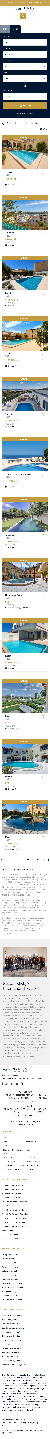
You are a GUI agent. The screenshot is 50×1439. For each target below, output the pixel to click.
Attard (8, 353)
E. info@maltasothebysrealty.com (24, 1121)
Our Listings (21, 1420)
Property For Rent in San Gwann (14, 1202)
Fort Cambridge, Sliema (11, 1324)
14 (38, 859)
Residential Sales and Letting (14, 1423)
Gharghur (10, 534)
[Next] (44, 156)
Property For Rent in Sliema (12, 1185)
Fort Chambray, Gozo (11, 1360)
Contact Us (30, 1169)
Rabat (8, 655)
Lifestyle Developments (35, 1161)
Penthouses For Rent (10, 1238)
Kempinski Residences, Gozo (14, 1365)
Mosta (8, 837)
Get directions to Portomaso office (25, 1101)
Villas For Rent (7, 1230)
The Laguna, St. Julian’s (11, 1336)
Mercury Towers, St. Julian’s (13, 1340)
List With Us (23, 1078)
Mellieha (9, 776)
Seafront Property (9, 1291)
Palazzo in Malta (8, 1259)
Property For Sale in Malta (12, 1300)
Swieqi (8, 414)
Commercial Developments (13, 1165)
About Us (29, 1137)
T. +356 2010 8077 (42, 1096)
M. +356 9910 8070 (24, 1124)
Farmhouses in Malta (10, 1279)
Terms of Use (7, 1426)
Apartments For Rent (10, 1234)
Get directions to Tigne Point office (25, 1115)
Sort (42, 129)
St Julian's (10, 172)
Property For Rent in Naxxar (12, 1206)
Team (5, 1142)
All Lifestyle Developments (13, 1315)
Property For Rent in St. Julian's (14, 1189)
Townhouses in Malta (10, 1263)
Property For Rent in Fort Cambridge (15, 1226)
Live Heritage (8, 1157)
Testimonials (31, 1142)
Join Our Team (8, 1146)
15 (44, 859)
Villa (7, 175)
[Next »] (48, 859)
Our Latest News (9, 1078)
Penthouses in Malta (10, 1267)
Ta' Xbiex (9, 232)
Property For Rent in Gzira (12, 1193)
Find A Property (8, 1420)
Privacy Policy (32, 1423)
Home (5, 1137)
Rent (15, 28)
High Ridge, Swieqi (14, 595)
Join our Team (36, 1078)
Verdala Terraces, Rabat (12, 1348)
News (28, 1150)
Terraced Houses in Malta (12, 1283)
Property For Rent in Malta (12, 1295)
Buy (5, 28)
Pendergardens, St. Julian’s (13, 1344)
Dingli (8, 293)
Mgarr (8, 716)
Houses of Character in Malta (13, 1287)
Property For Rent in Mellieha (13, 1210)
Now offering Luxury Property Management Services (25, 3)
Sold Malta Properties (11, 1169)
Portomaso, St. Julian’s (11, 1332)
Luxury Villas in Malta (10, 1254)
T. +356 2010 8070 (40, 1111)
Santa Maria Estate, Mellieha (19, 474)
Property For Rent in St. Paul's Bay (15, 1214)
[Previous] (5, 156)
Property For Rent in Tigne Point (14, 1222)
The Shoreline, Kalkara (11, 1356)
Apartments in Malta (10, 1275)
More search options (25, 113)
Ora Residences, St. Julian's (13, 1328)
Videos (28, 1146)
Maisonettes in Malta (10, 1271)
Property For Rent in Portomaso (14, 1218)
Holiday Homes (9, 1161)
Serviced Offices (32, 1165)
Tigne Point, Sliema (10, 1319)
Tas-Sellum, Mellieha (10, 1352)
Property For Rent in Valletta (13, 1197)
